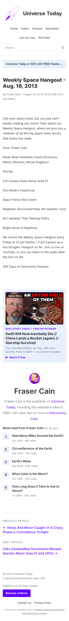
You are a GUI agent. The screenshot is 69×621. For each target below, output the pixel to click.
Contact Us (24, 602)
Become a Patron (17, 593)
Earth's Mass (21, 461)
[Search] (63, 47)
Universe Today (42, 13)
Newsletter (52, 28)
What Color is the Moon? (30, 474)
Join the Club (27, 37)
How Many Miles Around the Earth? (38, 436)
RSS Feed (44, 37)
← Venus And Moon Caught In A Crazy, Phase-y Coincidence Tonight (33, 530)
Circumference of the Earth (32, 448)
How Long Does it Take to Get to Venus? (35, 489)
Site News (9, 98)
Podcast (37, 28)
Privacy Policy (43, 602)
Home (14, 28)
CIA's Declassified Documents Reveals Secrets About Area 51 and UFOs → (32, 551)
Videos (25, 28)
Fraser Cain (13, 94)
